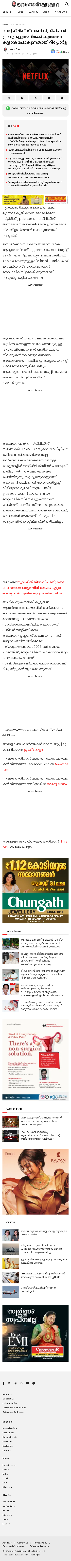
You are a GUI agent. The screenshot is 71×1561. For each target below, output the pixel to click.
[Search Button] (67, 4)
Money (6, 1524)
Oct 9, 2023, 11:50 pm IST (22, 54)
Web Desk (16, 49)
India (20, 12)
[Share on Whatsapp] (8, 97)
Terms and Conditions (14, 1407)
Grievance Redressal (13, 1412)
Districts (61, 12)
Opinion (6, 1450)
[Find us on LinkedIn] (21, 1383)
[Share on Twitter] (35, 97)
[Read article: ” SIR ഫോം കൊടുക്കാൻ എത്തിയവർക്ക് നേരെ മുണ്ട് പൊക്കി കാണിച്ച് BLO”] (10, 1278)
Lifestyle (7, 1515)
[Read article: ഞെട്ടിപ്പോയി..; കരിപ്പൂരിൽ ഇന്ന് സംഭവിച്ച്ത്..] (10, 1292)
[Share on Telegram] (49, 97)
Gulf (46, 12)
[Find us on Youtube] (27, 1383)
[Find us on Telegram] (33, 1383)
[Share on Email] (62, 97)
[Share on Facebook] (22, 97)
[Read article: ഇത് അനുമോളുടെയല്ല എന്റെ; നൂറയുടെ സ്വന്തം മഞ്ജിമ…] (10, 1235)
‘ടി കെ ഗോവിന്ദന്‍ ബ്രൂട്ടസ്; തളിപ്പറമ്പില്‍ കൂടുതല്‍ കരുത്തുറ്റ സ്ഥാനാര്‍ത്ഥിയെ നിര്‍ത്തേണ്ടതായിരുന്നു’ (43, 974)
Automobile (8, 1501)
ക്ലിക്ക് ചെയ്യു (33, 749)
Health (6, 1510)
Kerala (6, 12)
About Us (7, 1394)
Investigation (9, 1428)
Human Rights (9, 1437)
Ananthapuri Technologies (28, 1554)
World (33, 12)
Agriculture (8, 1506)
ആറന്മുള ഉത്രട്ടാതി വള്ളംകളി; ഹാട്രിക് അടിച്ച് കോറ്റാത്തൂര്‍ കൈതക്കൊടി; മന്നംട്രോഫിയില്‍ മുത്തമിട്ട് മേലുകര (42, 943)
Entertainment (17, 24)
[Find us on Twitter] (9, 1383)
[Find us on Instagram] (15, 1383)
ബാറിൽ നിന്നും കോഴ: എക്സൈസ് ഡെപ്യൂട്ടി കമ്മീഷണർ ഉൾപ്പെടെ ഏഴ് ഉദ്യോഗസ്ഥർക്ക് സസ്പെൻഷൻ (41, 1005)
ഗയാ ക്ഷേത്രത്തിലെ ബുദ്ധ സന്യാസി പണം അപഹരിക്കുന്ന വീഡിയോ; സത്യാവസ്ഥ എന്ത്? (41, 1121)
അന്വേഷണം (56, 784)
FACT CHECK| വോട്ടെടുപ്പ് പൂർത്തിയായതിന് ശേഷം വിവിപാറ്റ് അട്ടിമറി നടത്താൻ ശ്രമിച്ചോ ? (40, 1135)
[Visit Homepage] (35, 4)
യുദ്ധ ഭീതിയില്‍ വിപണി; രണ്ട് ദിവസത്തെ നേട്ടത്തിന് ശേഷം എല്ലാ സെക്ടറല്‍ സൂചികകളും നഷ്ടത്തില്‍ (33, 587)
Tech (5, 1519)
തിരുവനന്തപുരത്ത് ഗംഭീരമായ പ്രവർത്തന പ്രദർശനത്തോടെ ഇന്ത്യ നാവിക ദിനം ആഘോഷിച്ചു (41, 1248)
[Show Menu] (4, 4)
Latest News (9, 1465)
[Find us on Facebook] (3, 1383)
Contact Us (8, 1399)
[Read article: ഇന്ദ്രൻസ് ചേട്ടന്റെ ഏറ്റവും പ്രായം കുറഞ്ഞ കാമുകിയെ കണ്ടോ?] (10, 1263)
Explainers (8, 1446)
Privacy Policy (9, 1403)
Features (7, 1441)
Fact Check (8, 1432)
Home (5, 24)
